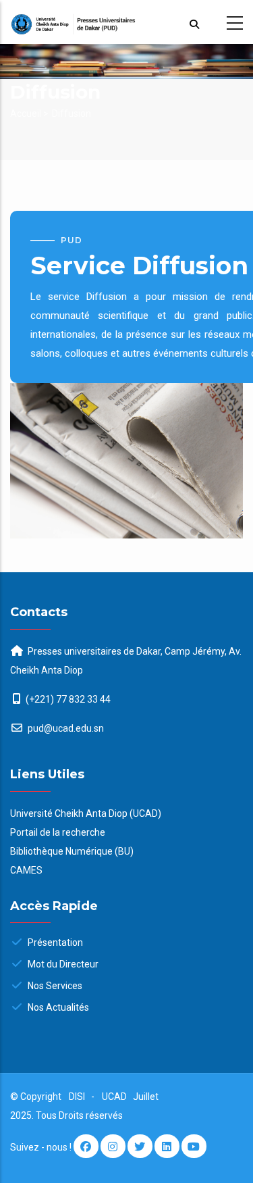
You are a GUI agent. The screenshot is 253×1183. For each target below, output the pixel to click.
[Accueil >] (126, 22)
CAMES (26, 870)
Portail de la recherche (57, 832)
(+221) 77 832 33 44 (68, 699)
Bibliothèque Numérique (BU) (72, 851)
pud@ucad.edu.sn (65, 728)
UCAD (115, 1096)
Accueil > (29, 113)
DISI (77, 1096)
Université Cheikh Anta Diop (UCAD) (85, 813)
